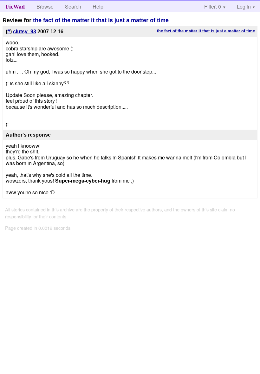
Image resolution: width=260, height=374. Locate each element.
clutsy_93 (24, 31)
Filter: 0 (212, 6)
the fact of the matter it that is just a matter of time (101, 20)
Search (73, 6)
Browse (45, 6)
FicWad (15, 6)
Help (98, 6)
